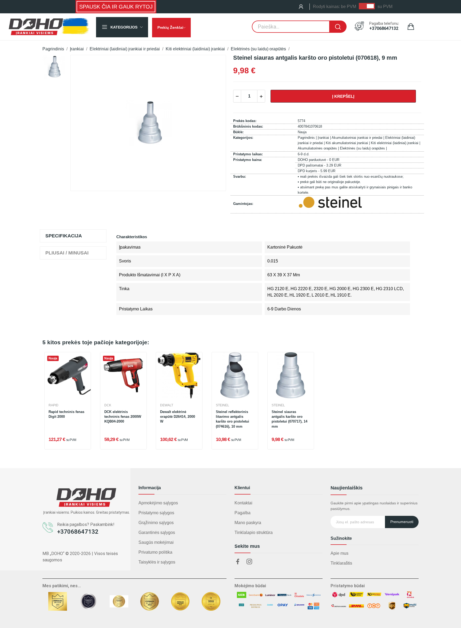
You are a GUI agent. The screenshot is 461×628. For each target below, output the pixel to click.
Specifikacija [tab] (63, 235)
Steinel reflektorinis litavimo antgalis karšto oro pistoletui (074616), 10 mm (232, 419)
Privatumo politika (155, 552)
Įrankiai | (325, 138)
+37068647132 (383, 28)
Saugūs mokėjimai (156, 542)
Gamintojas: (243, 204)
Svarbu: (239, 177)
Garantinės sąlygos (156, 532)
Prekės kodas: (244, 121)
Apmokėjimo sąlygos (158, 503)
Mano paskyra (248, 522)
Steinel (222, 405)
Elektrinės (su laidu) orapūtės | (363, 148)
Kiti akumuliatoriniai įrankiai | (348, 143)
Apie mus (339, 553)
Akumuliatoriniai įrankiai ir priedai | (358, 138)
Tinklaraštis (341, 563)
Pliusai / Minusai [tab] (67, 253)
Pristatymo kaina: (247, 160)
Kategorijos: (243, 138)
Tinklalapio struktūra (254, 532)
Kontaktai (243, 503)
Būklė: (238, 132)
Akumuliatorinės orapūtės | (319, 148)
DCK (107, 405)
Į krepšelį (343, 96)
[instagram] (249, 561)
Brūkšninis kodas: (248, 126)
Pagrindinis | (308, 138)
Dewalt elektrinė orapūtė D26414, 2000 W (177, 416)
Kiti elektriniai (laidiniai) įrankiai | (395, 143)
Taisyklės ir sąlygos (156, 562)
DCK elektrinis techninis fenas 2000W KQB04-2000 (122, 416)
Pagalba (243, 512)
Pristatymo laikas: (248, 154)
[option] (54, 67)
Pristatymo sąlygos (156, 512)
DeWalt (166, 405)
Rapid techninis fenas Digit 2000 (66, 414)
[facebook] (238, 561)
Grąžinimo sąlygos (156, 522)
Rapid (53, 405)
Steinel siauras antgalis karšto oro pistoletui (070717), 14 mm (289, 419)
